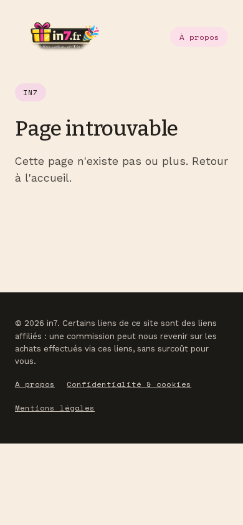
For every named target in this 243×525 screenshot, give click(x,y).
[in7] (57, 36)
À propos (199, 37)
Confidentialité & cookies (129, 384)
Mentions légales (55, 408)
